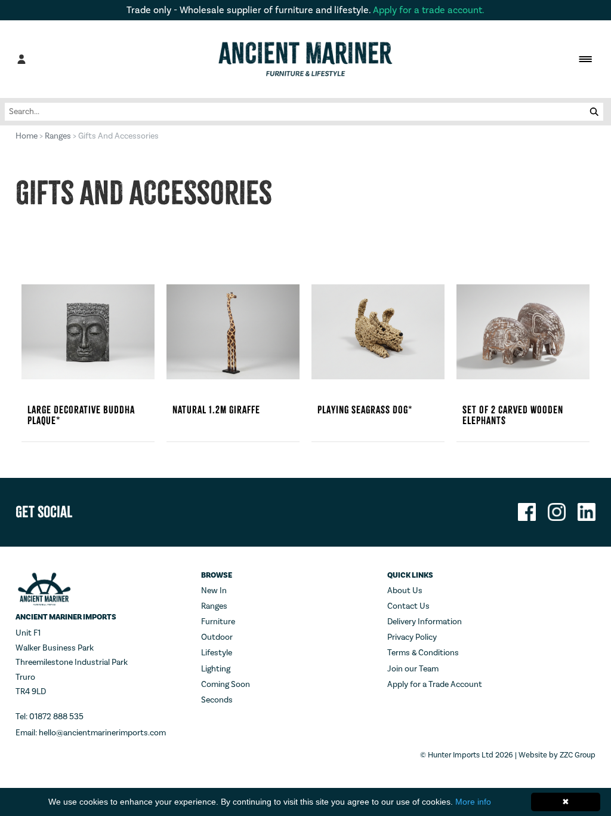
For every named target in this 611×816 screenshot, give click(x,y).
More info (473, 801)
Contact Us (408, 606)
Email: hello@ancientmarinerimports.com (91, 733)
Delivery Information (424, 622)
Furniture (218, 622)
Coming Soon (225, 684)
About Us (404, 591)
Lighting (215, 669)
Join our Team (413, 669)
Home (27, 136)
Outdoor (217, 637)
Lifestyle (216, 653)
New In (214, 591)
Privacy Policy (412, 637)
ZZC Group (577, 755)
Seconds (217, 700)
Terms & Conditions (423, 653)
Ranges (58, 136)
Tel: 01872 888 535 (50, 717)
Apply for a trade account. (429, 10)
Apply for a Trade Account (434, 684)
